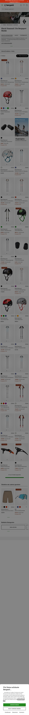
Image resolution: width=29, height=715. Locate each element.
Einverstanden (14, 704)
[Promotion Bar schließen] (27, 1)
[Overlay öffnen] (18, 2)
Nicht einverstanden (14, 708)
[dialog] (14, 699)
